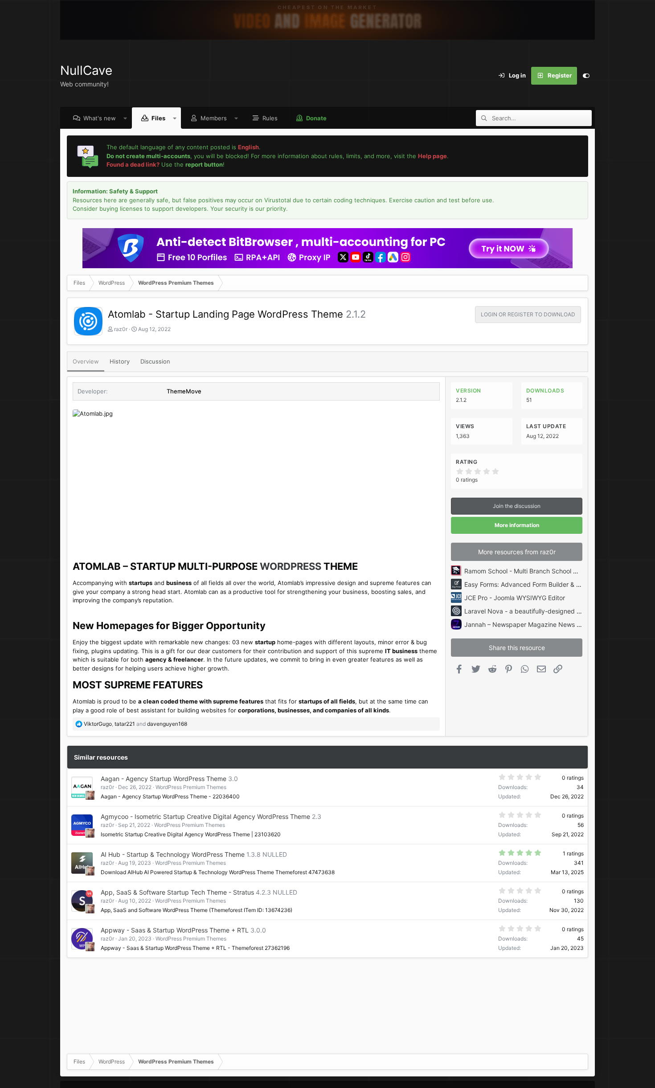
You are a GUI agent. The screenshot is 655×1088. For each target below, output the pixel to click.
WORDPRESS (290, 566)
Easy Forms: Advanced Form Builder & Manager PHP (540, 584)
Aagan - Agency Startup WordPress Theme (163, 778)
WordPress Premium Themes (191, 787)
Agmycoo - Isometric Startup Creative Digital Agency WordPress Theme (205, 816)
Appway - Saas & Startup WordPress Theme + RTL (175, 930)
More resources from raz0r (517, 552)
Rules (270, 118)
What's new (99, 118)
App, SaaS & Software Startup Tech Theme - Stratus (177, 892)
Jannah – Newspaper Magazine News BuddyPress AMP (545, 624)
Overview (86, 361)
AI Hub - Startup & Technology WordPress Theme (173, 854)
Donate (316, 118)
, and (135, 723)
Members (214, 118)
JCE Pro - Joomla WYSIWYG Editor (514, 597)
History (120, 361)
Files (158, 118)
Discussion (155, 361)
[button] (125, 118)
